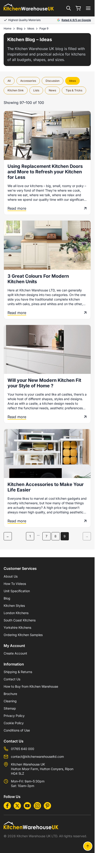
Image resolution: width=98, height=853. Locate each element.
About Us (11, 576)
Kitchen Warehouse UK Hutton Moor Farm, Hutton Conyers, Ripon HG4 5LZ (42, 768)
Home (7, 28)
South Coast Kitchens (20, 620)
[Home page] (29, 8)
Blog (19, 28)
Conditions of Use (17, 730)
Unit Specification (17, 591)
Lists (36, 90)
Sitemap (10, 708)
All (9, 80)
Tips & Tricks (74, 90)
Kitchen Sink (16, 90)
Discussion (52, 80)
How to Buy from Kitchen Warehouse (31, 686)
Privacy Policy (14, 716)
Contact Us (12, 679)
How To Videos (15, 584)
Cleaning (10, 701)
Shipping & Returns (18, 672)
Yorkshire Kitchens (17, 627)
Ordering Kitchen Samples (23, 635)
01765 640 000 (22, 749)
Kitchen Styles (14, 605)
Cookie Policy (14, 723)
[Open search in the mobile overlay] (68, 8)
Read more (17, 208)
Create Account (15, 653)
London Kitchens (16, 613)
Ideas (30, 28)
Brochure (10, 694)
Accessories (28, 80)
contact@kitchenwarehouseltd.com (37, 756)
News (52, 90)
